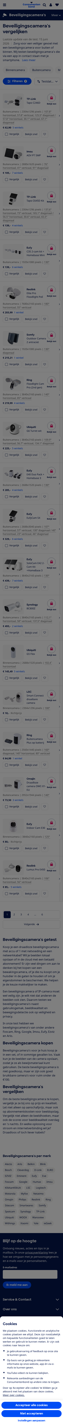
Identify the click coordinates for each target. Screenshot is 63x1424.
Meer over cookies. (14, 1395)
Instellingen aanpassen (31, 1420)
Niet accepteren (31, 1413)
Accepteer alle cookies (31, 1405)
